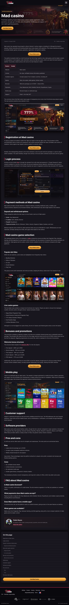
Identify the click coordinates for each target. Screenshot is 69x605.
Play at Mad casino (34, 54)
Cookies (33, 590)
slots (29, 238)
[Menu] (66, 2)
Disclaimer (38, 590)
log (18, 162)
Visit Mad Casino (7, 28)
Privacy (43, 590)
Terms (36, 592)
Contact (28, 590)
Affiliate (23, 590)
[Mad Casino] (9, 2)
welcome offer (25, 344)
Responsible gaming (29, 592)
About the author (17, 524)
